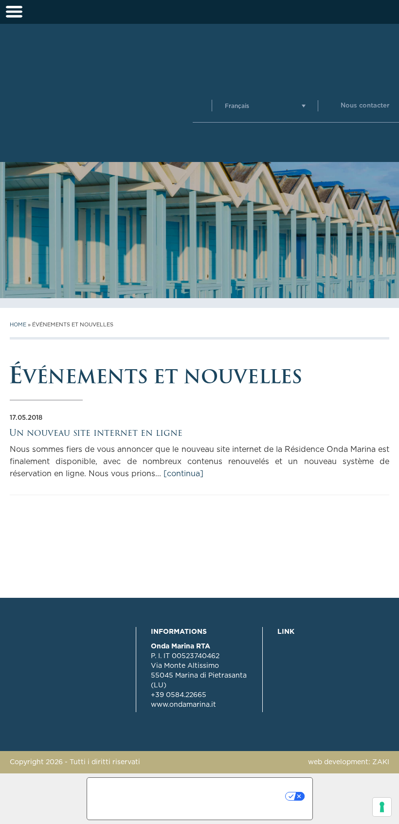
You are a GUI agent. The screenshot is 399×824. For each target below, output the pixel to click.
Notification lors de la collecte (151, 799)
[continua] (183, 474)
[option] (199, 230)
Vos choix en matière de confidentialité (251, 796)
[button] (265, 105)
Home (18, 324)
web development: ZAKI (348, 762)
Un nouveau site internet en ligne (95, 433)
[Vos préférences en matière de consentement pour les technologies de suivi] (382, 807)
